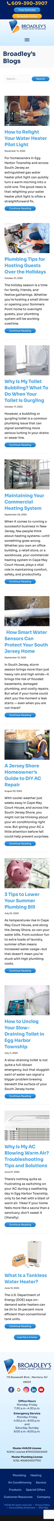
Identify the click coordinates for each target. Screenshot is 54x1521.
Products (15, 1489)
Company (43, 1497)
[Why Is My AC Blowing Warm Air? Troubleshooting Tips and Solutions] (27, 1125)
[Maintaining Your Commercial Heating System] (27, 474)
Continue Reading (20, 208)
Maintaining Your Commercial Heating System (24, 502)
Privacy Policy (42, 1505)
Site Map (43, 1507)
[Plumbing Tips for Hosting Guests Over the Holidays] (27, 238)
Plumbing (19, 1475)
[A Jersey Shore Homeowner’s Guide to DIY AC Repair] (27, 744)
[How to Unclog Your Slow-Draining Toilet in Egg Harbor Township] (27, 1000)
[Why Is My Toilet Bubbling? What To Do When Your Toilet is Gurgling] (27, 360)
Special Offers (35, 1489)
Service (41, 1482)
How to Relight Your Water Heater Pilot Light (25, 138)
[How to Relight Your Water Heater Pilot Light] (27, 111)
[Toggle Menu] (27, 39)
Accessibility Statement (22, 1507)
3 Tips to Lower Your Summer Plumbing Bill (21, 901)
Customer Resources (18, 1497)
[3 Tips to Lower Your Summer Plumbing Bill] (27, 873)
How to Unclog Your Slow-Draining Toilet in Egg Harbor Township (24, 1034)
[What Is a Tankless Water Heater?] (27, 1254)
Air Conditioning (19, 1482)
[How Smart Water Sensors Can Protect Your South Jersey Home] (27, 611)
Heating (35, 1475)
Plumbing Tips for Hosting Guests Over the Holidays (25, 265)
